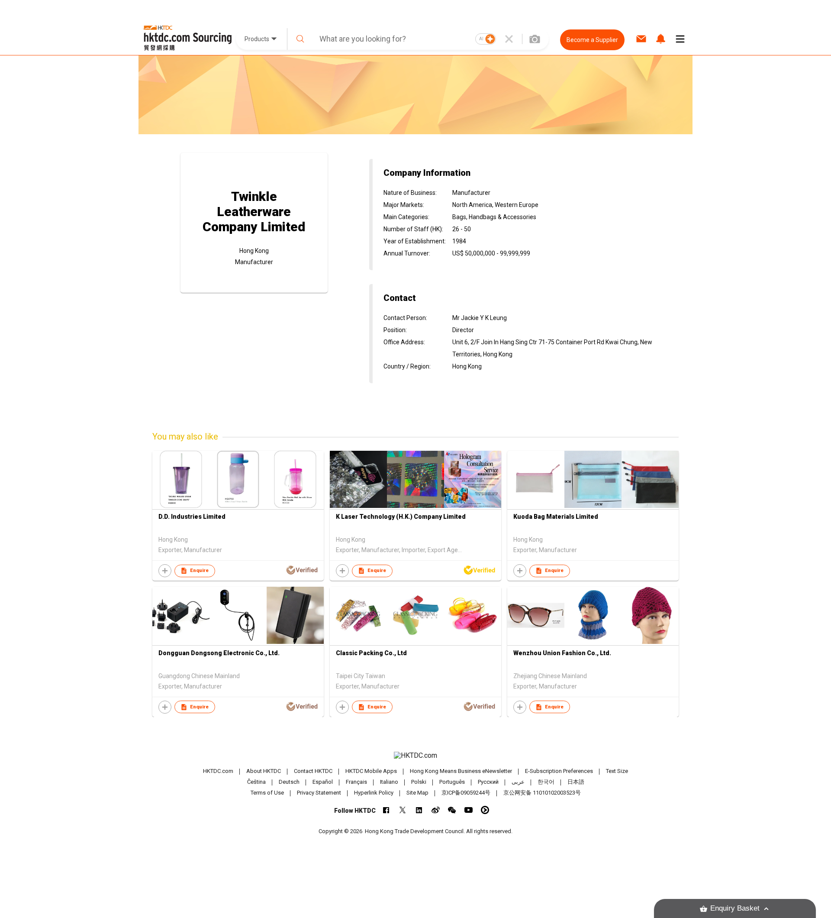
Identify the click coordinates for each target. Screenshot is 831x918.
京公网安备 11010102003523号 (542, 792)
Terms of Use (267, 792)
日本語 (575, 782)
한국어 (546, 782)
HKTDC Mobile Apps (371, 771)
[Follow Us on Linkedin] (419, 810)
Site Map (417, 792)
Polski (418, 782)
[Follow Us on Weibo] (436, 810)
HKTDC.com (218, 771)
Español (322, 782)
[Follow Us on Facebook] (386, 810)
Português (452, 782)
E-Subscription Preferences (559, 771)
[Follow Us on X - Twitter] (403, 810)
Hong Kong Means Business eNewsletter (461, 771)
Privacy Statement (319, 792)
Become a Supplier (592, 39)
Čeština (256, 782)
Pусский (488, 782)
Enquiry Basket (735, 908)
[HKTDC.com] (415, 756)
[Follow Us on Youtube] (468, 810)
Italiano (389, 782)
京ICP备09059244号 (465, 792)
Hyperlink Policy (373, 792)
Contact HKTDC (313, 771)
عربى (518, 782)
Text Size (617, 771)
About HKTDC (263, 771)
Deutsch (289, 782)
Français (356, 782)
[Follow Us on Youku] (485, 810)
